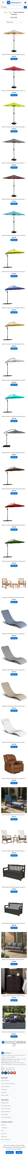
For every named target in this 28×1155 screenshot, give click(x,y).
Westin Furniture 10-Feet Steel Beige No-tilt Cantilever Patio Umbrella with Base (14, 344)
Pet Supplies (4, 1089)
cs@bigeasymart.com (10, 1069)
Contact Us (4, 1133)
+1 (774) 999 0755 (9, 1068)
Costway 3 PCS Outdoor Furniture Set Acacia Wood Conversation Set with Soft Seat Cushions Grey (14, 597)
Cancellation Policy (5, 1105)
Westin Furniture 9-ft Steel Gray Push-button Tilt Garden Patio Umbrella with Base (14, 163)
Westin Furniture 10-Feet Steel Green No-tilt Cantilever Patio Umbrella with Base (14, 271)
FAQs (2, 1130)
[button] (3, 2)
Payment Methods (5, 1111)
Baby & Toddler (5, 1095)
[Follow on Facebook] (2, 1072)
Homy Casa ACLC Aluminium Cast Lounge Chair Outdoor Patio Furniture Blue (14, 814)
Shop (10, 12)
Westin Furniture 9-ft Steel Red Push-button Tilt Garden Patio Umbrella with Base (14, 90)
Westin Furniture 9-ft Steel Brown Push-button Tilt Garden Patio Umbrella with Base (14, 199)
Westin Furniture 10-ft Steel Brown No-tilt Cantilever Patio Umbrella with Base (14, 488)
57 (24, 1042)
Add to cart (14, 58)
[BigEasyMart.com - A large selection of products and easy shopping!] (14, 2)
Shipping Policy (5, 1102)
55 (18, 1042)
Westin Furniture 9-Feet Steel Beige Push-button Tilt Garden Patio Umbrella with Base (14, 54)
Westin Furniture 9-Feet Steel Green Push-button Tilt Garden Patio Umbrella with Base (14, 235)
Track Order (4, 1127)
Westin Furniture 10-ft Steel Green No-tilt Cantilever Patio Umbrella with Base (14, 416)
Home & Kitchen (5, 1080)
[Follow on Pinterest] (11, 1072)
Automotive (4, 1092)
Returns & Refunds (5, 1108)
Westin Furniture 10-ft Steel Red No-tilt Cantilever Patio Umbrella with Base (14, 525)
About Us (3, 1124)
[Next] (14, 1045)
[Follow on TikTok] (5, 1072)
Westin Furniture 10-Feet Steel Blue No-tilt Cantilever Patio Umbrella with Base (14, 307)
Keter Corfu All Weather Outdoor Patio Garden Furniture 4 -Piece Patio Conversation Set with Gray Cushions (14, 1032)
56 (21, 1042)
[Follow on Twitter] (8, 1072)
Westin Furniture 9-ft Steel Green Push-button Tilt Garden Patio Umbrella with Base (14, 126)
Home (5, 12)
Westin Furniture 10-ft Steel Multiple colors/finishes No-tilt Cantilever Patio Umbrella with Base (14, 452)
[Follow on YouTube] (14, 1072)
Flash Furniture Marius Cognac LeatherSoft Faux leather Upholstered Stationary (14, 778)
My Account (4, 1136)
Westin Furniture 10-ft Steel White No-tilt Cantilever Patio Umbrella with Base (14, 380)
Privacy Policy (4, 1114)
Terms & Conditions (6, 1117)
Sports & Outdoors (5, 1086)
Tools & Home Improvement (8, 1083)
